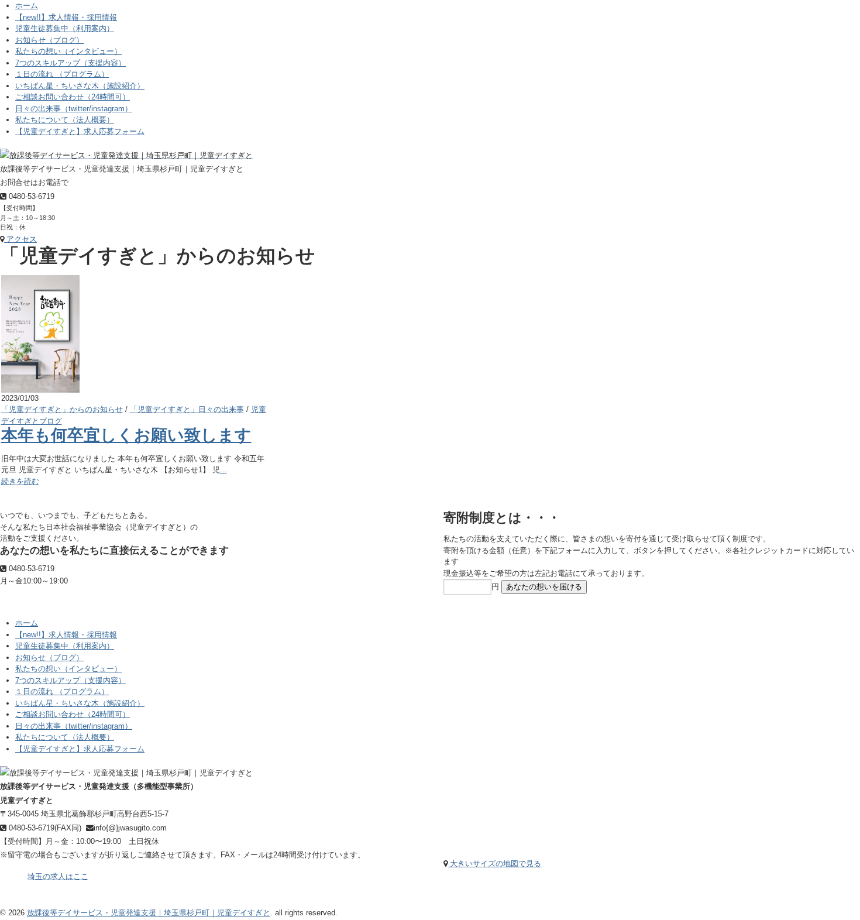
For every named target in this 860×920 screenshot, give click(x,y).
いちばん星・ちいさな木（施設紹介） (80, 85)
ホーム (26, 5)
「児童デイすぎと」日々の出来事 (187, 409)
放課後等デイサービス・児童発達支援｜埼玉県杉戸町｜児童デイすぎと (148, 912)
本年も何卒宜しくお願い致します (126, 435)
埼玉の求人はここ (57, 876)
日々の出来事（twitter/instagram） (73, 108)
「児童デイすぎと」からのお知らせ (62, 409)
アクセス (20, 239)
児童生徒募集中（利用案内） (64, 28)
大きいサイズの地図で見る (494, 863)
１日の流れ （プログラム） (62, 74)
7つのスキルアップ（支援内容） (70, 63)
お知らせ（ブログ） (49, 40)
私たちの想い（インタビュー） (68, 51)
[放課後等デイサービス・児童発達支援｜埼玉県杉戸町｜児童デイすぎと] (126, 155)
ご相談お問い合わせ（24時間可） (72, 96)
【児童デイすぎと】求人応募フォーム (80, 131)
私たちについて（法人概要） (64, 119)
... (223, 469)
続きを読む (20, 481)
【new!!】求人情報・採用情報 (66, 17)
